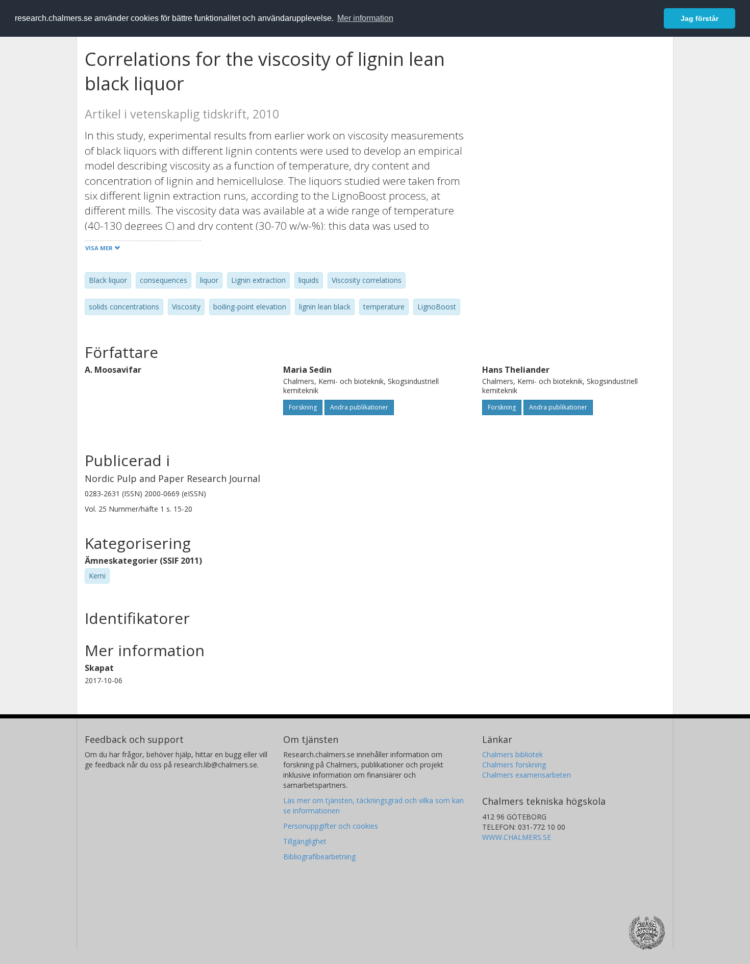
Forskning (303, 407)
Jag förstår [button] (699, 18)
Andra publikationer (359, 407)
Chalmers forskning (514, 764)
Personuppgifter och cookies (330, 826)
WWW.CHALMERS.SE (516, 837)
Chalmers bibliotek (512, 754)
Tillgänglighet (305, 841)
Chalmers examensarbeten (526, 775)
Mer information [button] (365, 18)
